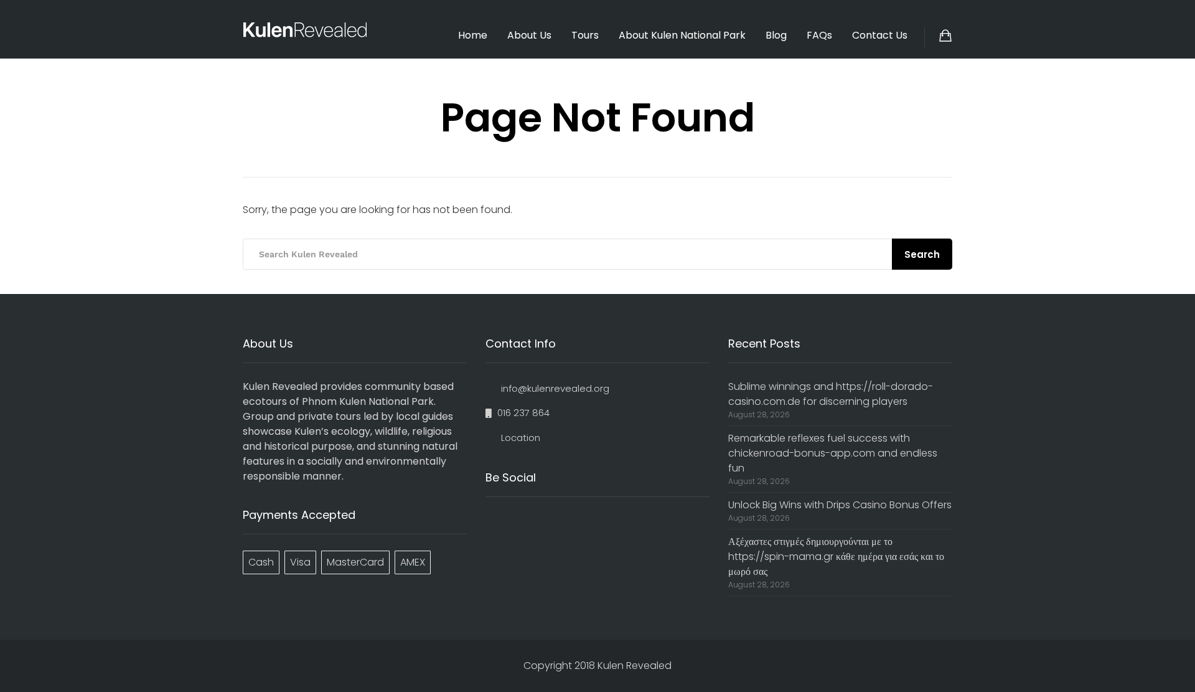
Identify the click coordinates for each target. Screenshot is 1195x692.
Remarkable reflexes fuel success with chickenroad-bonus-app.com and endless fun (832, 453)
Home (472, 35)
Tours (585, 35)
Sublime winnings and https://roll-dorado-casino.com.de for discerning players (830, 394)
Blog (776, 35)
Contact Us (879, 35)
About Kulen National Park (682, 35)
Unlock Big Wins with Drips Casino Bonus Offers (840, 505)
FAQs (819, 35)
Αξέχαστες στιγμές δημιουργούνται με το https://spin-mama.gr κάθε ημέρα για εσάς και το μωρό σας (836, 556)
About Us (529, 35)
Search (922, 254)
